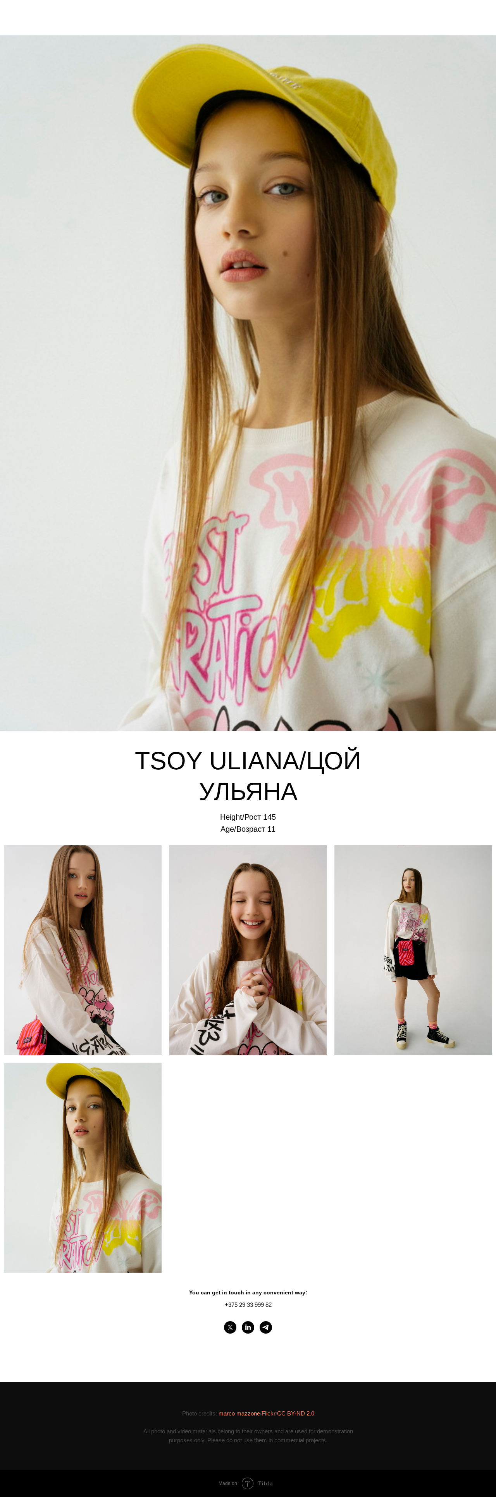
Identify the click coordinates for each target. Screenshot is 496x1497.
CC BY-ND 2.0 (295, 1413)
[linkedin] (248, 1327)
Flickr (269, 1413)
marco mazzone (239, 1413)
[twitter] (230, 1327)
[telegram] (266, 1327)
